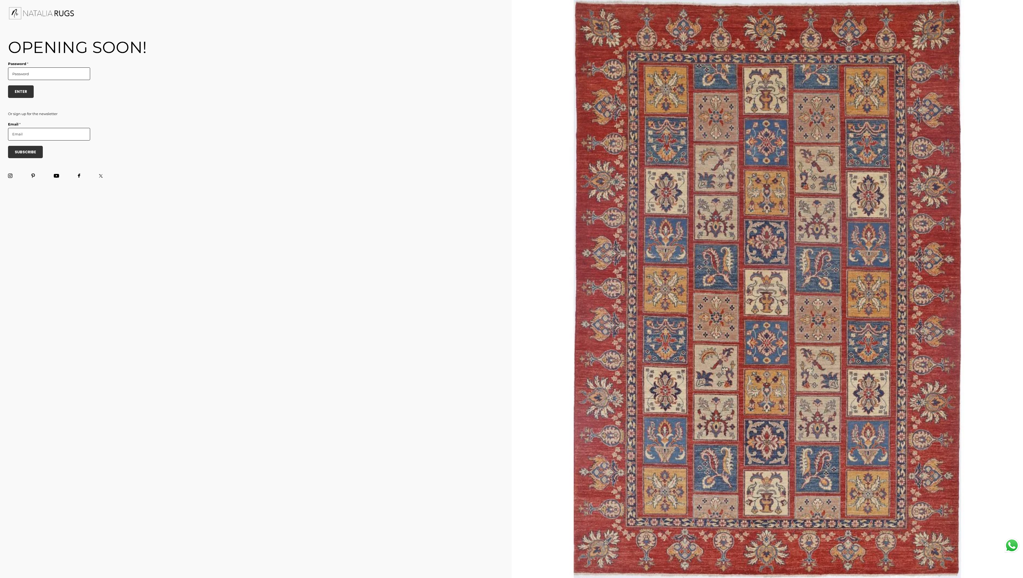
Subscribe (25, 152)
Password (18, 64)
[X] (101, 176)
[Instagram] (10, 176)
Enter (21, 91)
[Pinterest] (33, 176)
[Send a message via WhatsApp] (1011, 545)
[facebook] (79, 176)
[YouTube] (56, 176)
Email (14, 124)
